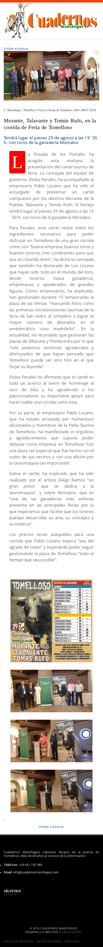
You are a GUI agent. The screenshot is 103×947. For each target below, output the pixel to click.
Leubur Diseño (70, 932)
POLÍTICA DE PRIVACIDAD (18, 941)
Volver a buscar (16, 48)
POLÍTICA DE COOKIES (49, 941)
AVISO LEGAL (72, 941)
